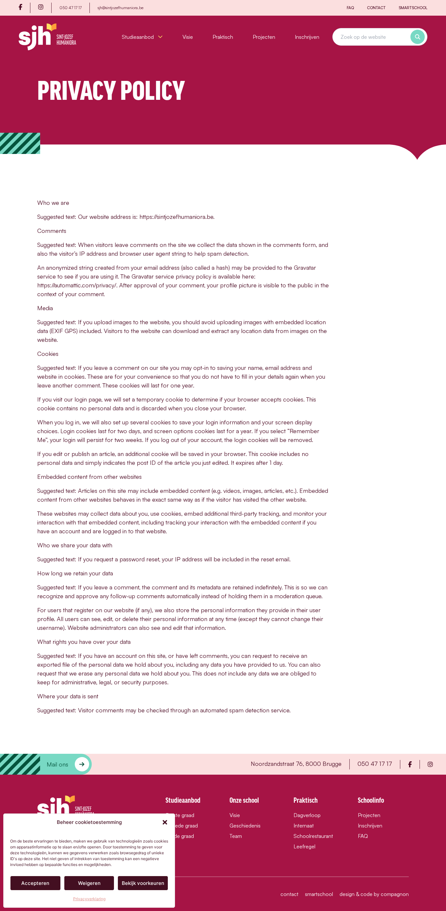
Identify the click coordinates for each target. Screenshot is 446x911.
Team (236, 836)
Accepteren (35, 883)
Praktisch (223, 37)
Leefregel (304, 846)
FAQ (350, 7)
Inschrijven (307, 37)
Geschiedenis (245, 825)
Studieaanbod (138, 37)
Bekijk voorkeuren (143, 883)
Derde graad (180, 836)
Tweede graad (182, 825)
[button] (165, 822)
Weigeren (89, 883)
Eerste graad (180, 815)
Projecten (264, 37)
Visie (188, 37)
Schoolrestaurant (313, 836)
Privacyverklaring (89, 898)
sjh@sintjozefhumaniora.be (120, 7)
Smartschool (413, 7)
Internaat (304, 825)
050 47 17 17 (70, 7)
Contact (376, 7)
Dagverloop (307, 815)
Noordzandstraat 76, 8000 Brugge (296, 763)
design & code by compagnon (374, 894)
